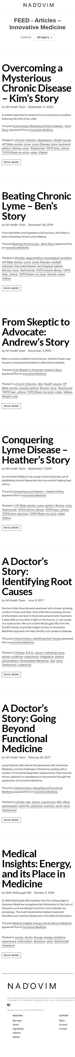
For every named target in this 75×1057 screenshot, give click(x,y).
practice (49, 806)
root (52, 660)
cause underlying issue (49, 652)
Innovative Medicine (41, 129)
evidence (17, 656)
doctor (6, 656)
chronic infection (25, 140)
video (33, 152)
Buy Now (17, 1020)
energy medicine (54, 937)
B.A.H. (29, 652)
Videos (42, 152)
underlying (24, 664)
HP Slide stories (12, 144)
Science (17, 1033)
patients (24, 806)
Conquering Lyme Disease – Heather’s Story (36, 449)
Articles (19, 652)
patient (6, 148)
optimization (9, 806)
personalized (10, 660)
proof (58, 806)
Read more (11, 162)
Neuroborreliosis (25, 266)
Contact (63, 1029)
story (25, 148)
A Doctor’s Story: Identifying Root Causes (37, 576)
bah (28, 802)
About (16, 1024)
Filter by (26, 37)
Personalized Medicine (33, 660)
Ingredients (18, 1029)
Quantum (39, 941)
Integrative (47, 656)
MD (59, 802)
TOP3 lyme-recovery (15, 513)
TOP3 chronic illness (48, 270)
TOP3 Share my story (15, 152)
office (66, 802)
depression (45, 140)
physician (36, 806)
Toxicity (51, 274)
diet (40, 384)
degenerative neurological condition (49, 258)
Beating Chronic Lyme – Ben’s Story (36, 205)
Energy (38, 937)
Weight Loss (10, 396)
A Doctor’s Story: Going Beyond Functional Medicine (29, 728)
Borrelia (20, 258)
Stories (16, 148)
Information (24, 941)
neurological (44, 266)
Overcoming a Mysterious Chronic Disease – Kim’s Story (36, 82)
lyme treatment (60, 144)
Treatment (8, 945)
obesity (23, 388)
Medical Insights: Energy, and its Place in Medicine (36, 868)
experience (31, 656)
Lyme (27, 144)
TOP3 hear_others (57, 148)
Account (63, 1024)
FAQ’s (62, 1020)
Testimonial (37, 148)
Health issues (62, 140)
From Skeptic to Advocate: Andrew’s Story (36, 331)
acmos (19, 937)
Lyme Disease (41, 144)
